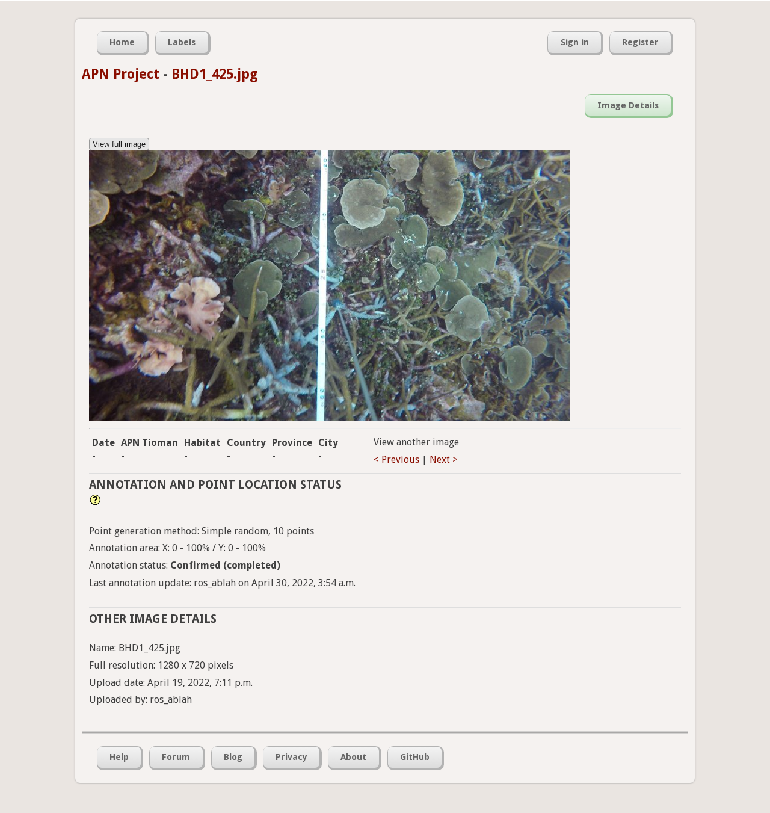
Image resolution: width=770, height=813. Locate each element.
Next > (444, 459)
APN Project (120, 74)
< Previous (396, 459)
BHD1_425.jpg (214, 74)
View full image (119, 144)
